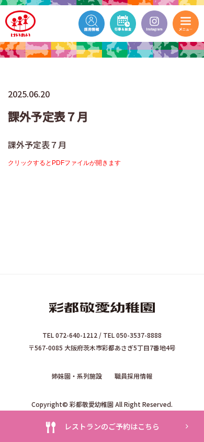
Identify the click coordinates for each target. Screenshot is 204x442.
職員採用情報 (133, 375)
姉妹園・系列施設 (77, 375)
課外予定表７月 (37, 144)
